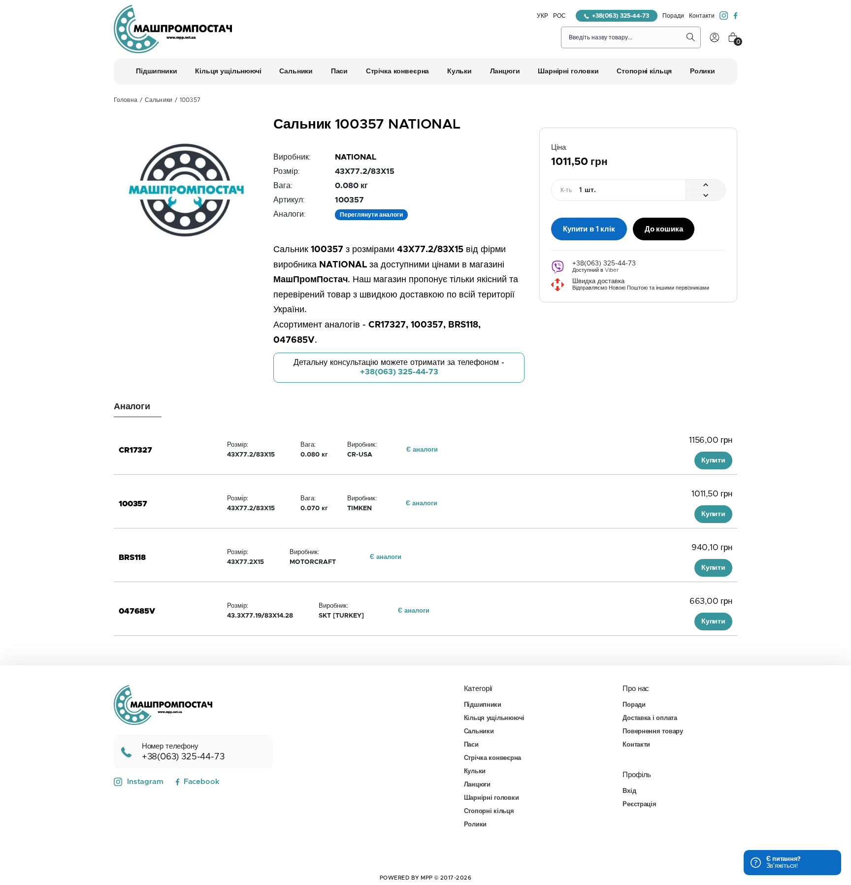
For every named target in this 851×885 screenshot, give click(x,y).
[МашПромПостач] (173, 29)
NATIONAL (355, 157)
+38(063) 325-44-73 (620, 16)
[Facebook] (735, 15)
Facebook (201, 782)
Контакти (702, 16)
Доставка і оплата (649, 718)
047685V (137, 611)
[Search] (691, 37)
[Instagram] (724, 15)
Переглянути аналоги (371, 215)
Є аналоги (422, 450)
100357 (133, 504)
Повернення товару (652, 731)
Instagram (145, 782)
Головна (125, 100)
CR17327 (135, 450)
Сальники (158, 100)
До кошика (664, 229)
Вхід (629, 791)
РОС (559, 16)
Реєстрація (639, 804)
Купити (713, 460)
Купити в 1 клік (589, 229)
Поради (673, 16)
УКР (542, 16)
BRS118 (132, 557)
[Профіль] (715, 37)
